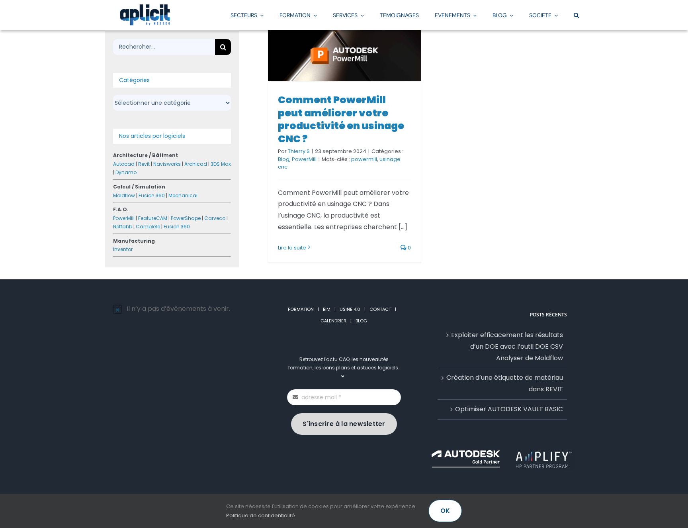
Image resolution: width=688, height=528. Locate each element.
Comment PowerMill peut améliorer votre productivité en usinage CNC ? (341, 119)
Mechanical (182, 195)
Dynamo (126, 172)
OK (445, 510)
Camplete (148, 226)
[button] (576, 15)
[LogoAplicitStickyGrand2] (145, 7)
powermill (364, 159)
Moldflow (124, 195)
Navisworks (167, 164)
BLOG (361, 321)
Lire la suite (292, 247)
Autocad (124, 164)
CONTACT (380, 309)
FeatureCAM (152, 218)
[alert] (185, 309)
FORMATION (301, 309)
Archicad (195, 164)
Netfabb (122, 226)
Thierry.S (299, 151)
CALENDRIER (333, 321)
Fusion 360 (152, 195)
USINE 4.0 (350, 309)
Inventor (123, 249)
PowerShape (186, 218)
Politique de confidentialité (260, 515)
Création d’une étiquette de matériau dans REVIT (504, 383)
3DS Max (221, 164)
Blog (283, 159)
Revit (144, 164)
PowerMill (304, 159)
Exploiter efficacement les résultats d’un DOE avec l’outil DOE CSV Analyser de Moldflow (507, 346)
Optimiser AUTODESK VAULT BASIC (509, 409)
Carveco (214, 218)
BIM (326, 309)
